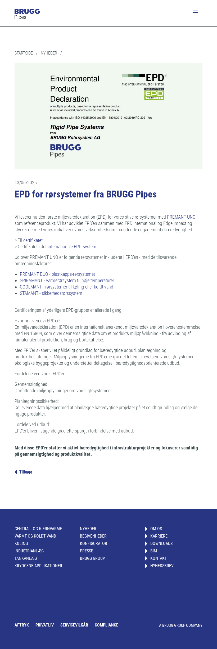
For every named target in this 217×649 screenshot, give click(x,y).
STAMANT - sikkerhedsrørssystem (51, 293)
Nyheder (88, 528)
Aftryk (22, 625)
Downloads (161, 543)
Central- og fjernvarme (38, 528)
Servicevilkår (74, 625)
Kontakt (158, 558)
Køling (21, 543)
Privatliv (44, 625)
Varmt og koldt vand (35, 536)
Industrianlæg (29, 550)
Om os (156, 528)
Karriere (159, 536)
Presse (86, 550)
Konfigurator (93, 543)
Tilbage (25, 472)
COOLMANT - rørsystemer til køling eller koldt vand (66, 287)
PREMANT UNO (181, 217)
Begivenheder (93, 536)
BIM (153, 550)
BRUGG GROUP (92, 558)
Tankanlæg (26, 558)
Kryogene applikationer (38, 565)
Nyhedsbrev (162, 565)
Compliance (106, 625)
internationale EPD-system (71, 246)
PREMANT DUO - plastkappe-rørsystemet (57, 274)
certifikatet (33, 240)
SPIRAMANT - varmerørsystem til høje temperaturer (67, 280)
